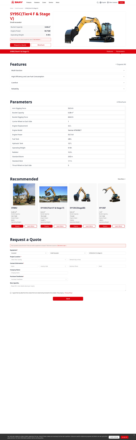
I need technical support (76, 217)
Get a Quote (39, 225)
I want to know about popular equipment (79, 210)
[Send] (100, 238)
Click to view (76, 231)
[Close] (102, 201)
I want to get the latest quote (77, 213)
